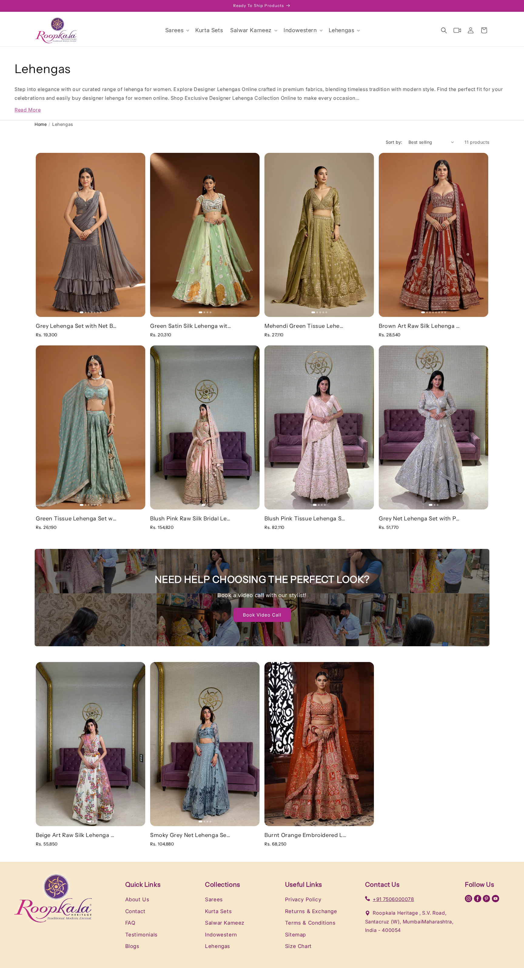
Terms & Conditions (310, 923)
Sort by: (394, 142)
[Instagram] (469, 900)
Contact (135, 911)
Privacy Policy (303, 899)
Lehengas (217, 946)
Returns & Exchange (311, 911)
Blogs (132, 946)
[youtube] (495, 900)
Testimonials (141, 935)
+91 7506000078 (393, 899)
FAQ (130, 923)
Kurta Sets (218, 911)
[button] (177, 30)
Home (41, 124)
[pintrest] (487, 900)
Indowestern (221, 935)
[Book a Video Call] (457, 30)
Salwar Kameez (224, 923)
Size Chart (298, 946)
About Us (137, 899)
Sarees (214, 899)
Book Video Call (262, 614)
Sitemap (295, 935)
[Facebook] (478, 900)
